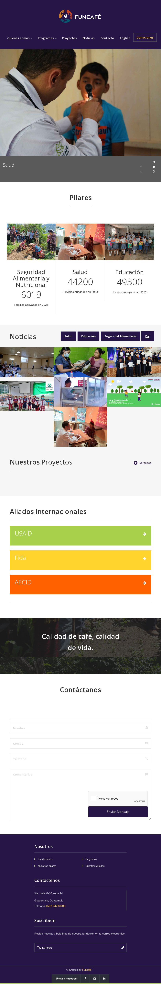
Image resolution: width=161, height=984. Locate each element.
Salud (68, 336)
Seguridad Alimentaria (120, 336)
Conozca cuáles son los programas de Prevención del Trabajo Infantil (27, 396)
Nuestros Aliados (95, 865)
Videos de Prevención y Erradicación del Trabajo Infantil (134, 389)
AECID (23, 582)
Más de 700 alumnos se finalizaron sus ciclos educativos (134, 360)
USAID (23, 533)
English (125, 38)
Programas (46, 38)
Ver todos (145, 462)
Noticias (89, 38)
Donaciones (145, 37)
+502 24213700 (55, 906)
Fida (20, 558)
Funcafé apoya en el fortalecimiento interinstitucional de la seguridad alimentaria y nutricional (27, 364)
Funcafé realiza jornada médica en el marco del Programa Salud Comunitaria (80, 362)
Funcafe (86, 969)
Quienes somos (18, 38)
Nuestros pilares (47, 865)
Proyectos (69, 38)
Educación (14, 165)
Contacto (107, 38)
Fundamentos (45, 859)
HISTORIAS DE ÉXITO (80, 384)
